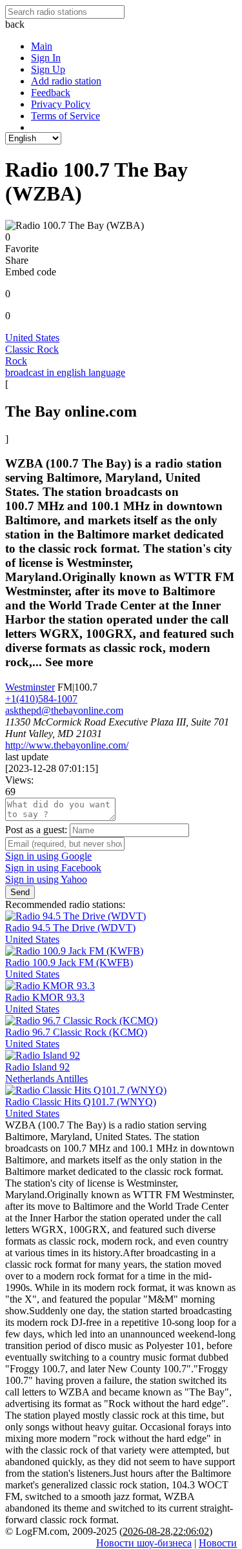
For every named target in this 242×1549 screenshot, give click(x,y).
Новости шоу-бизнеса (144, 1542)
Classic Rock (32, 349)
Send (20, 892)
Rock (16, 360)
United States (32, 337)
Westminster (30, 687)
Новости (218, 1542)
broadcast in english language (65, 372)
